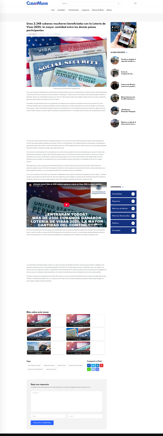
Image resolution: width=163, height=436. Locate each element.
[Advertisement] (66, 125)
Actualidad (61, 10)
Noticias (109, 10)
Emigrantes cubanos (49, 365)
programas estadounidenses (35, 369)
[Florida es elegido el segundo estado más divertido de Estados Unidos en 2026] (115, 61)
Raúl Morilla (33, 34)
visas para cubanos (51, 369)
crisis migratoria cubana (34, 365)
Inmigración (85, 10)
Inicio (53, 10)
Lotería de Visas (62, 365)
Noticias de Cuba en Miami (75, 365)
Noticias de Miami (98, 10)
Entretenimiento (74, 10)
